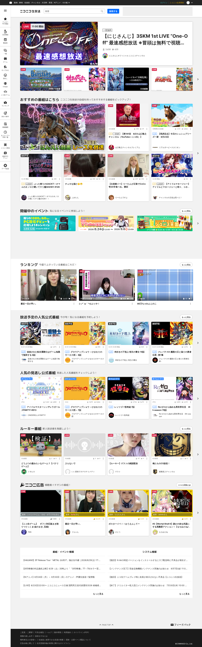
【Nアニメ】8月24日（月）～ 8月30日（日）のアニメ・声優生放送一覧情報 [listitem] (58, 577)
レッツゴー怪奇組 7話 (124, 407)
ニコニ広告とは (184, 485)
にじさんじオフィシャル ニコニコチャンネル (127, 56)
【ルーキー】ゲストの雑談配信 (123, 463)
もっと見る (186, 211)
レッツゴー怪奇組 (122, 415)
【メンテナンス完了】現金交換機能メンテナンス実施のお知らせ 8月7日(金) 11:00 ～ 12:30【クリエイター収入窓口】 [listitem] (150, 568)
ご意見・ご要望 (26, 632)
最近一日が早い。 (29, 303)
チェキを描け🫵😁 (74, 184)
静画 (21, 3)
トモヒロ (31, 471)
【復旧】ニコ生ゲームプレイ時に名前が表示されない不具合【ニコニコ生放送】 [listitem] (146, 577)
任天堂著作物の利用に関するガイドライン (54, 643)
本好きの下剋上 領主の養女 (126, 360)
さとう (118, 532)
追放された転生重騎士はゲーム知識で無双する (44, 360)
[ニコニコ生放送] (30, 11)
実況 (50, 3)
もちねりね (163, 532)
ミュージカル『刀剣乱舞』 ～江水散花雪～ (128, 88)
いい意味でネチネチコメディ (83, 471)
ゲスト (118, 471)
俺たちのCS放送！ (161, 463)
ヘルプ (49, 632)
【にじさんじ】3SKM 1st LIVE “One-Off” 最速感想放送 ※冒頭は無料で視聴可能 (145, 42)
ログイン (163, 3)
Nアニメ (57, 3)
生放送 (27, 3)
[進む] (198, 79)
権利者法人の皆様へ (28, 640)
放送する (113, 11)
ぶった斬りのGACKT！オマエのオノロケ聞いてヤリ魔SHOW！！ (43, 197)
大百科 (44, 3)
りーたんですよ (121, 197)
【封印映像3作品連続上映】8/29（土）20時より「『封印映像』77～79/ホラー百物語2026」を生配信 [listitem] (63, 568)
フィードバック (182, 624)
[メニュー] (147, 129)
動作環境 (57, 632)
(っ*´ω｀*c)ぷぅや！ (89, 303)
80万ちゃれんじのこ (147, 303)
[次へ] (198, 223)
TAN (29, 532)
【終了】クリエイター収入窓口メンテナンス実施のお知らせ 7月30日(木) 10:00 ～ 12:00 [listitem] (150, 585)
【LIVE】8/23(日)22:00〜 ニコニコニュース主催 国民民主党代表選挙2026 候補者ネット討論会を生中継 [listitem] (63, 585)
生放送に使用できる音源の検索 (51, 640)
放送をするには (41, 636)
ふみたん (75, 197)
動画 (16, 3)
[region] (5, 326)
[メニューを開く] (5, 11)
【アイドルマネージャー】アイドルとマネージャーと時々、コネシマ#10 (171, 187)
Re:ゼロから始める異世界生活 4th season (175, 415)
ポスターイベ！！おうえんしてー (124, 523)
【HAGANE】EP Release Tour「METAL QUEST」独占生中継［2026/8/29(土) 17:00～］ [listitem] (63, 560)
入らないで (70, 463)
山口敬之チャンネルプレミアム (127, 147)
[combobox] (74, 11)
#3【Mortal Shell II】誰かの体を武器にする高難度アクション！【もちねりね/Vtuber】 (171, 526)
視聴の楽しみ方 (26, 636)
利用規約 (67, 632)
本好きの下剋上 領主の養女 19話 (129, 352)
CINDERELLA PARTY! (37, 415)
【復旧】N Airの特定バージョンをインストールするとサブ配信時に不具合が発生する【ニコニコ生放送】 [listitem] (150, 560)
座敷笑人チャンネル (167, 471)
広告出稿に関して (27, 643)
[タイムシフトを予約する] (58, 70)
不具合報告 (39, 632)
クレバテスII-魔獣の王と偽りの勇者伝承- (174, 360)
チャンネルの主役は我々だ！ (170, 197)
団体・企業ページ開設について (78, 640)
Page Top (106, 625)
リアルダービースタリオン (169, 147)
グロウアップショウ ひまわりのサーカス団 (88, 360)
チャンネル (35, 3)
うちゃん (75, 532)
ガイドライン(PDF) (81, 632)
